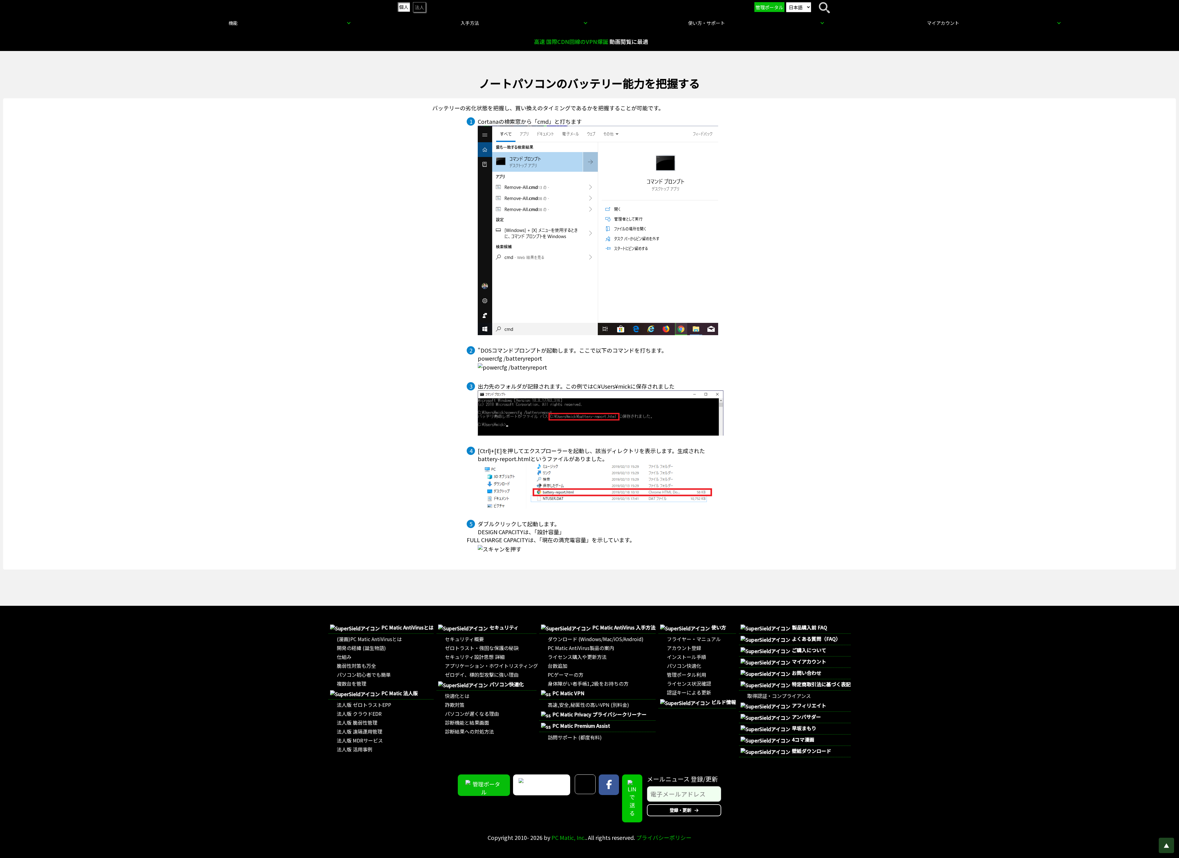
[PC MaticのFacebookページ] (609, 784)
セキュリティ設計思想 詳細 (475, 656)
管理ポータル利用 (686, 674)
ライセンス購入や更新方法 (577, 656)
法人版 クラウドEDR (359, 713)
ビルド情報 (723, 702)
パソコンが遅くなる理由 (472, 713)
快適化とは (457, 695)
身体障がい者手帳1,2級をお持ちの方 (588, 683)
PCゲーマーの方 (565, 674)
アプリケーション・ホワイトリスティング (491, 665)
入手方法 (470, 23)
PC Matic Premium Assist (581, 725)
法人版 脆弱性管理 (357, 722)
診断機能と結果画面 (467, 722)
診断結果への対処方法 (469, 731)
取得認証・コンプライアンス (779, 695)
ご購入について (809, 650)
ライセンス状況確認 (689, 683)
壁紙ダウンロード (811, 750)
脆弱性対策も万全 (356, 665)
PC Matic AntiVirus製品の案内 (581, 648)
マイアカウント (943, 23)
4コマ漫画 (803, 739)
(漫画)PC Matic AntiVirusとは (369, 639)
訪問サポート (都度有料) (575, 737)
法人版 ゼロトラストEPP (364, 704)
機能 (233, 23)
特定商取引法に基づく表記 (821, 684)
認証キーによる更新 (689, 692)
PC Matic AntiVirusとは (407, 627)
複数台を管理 (351, 683)
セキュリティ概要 (464, 639)
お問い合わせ (806, 672)
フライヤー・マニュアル (694, 639)
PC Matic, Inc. (568, 837)
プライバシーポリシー (663, 837)
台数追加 (557, 665)
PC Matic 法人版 (399, 693)
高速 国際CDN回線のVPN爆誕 (571, 41)
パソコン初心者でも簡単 (364, 674)
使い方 (718, 627)
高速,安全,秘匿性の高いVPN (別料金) (588, 704)
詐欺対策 (455, 704)
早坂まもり (804, 728)
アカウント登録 (684, 648)
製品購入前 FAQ (809, 627)
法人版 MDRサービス (360, 740)
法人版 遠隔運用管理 (359, 731)
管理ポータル (769, 7)
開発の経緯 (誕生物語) (361, 648)
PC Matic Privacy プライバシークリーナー (599, 714)
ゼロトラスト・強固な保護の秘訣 (482, 648)
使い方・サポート (706, 23)
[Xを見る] (585, 784)
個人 (403, 7)
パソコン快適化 (506, 684)
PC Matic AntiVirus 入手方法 (624, 627)
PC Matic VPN (568, 693)
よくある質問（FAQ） (816, 638)
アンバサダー (806, 716)
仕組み (344, 656)
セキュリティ (504, 627)
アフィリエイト (809, 705)
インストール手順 (686, 656)
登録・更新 (681, 810)
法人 (419, 7)
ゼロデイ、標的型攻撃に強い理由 (482, 674)
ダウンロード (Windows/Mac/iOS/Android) (596, 639)
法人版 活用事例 (354, 749)
